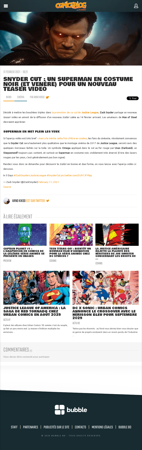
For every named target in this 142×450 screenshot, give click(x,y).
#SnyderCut (53, 175)
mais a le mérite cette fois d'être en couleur (63, 138)
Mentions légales (102, 427)
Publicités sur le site (56, 427)
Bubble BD (125, 427)
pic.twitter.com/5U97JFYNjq (76, 175)
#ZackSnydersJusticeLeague (30, 175)
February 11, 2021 (48, 181)
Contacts (80, 427)
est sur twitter (35, 201)
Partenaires (30, 427)
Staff (14, 427)
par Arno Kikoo (37, 97)
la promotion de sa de (75, 112)
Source (7, 186)
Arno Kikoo (19, 201)
